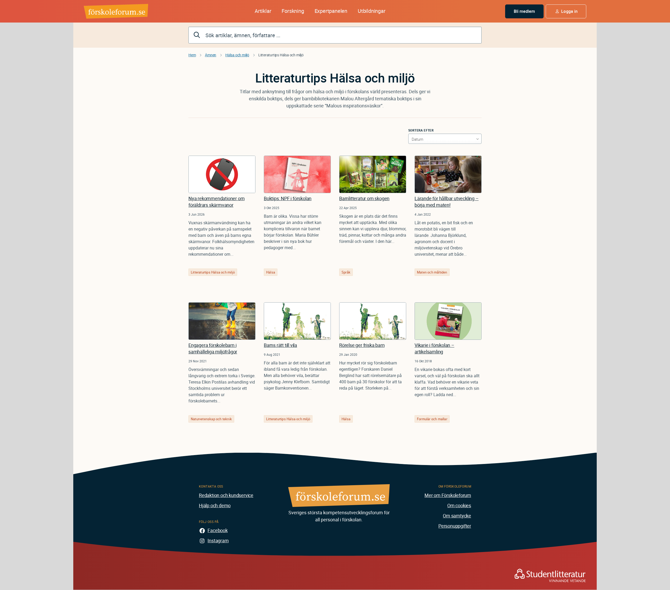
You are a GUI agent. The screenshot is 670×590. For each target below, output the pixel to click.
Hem (192, 54)
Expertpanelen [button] (331, 10)
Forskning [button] (293, 10)
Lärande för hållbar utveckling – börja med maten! (447, 201)
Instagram (218, 540)
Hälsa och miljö (237, 54)
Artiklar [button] (263, 10)
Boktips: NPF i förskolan (287, 198)
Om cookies (459, 505)
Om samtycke (457, 515)
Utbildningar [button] (372, 10)
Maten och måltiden (432, 272)
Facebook (217, 530)
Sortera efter (421, 130)
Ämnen (210, 54)
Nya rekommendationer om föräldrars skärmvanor (216, 201)
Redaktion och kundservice (226, 495)
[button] (566, 11)
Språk (346, 272)
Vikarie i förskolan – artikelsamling (434, 348)
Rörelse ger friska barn (361, 345)
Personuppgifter (454, 526)
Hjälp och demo (215, 505)
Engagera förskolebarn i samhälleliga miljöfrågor (212, 348)
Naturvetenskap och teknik (211, 419)
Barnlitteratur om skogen (364, 198)
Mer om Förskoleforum (448, 495)
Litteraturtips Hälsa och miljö (213, 272)
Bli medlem (524, 11)
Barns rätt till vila (280, 345)
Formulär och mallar (432, 419)
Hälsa (270, 272)
